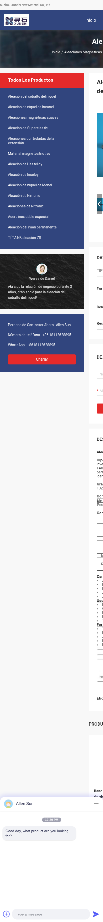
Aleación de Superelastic (28, 128)
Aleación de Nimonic (24, 196)
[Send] (96, 913)
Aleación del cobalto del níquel (32, 96)
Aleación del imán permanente (32, 227)
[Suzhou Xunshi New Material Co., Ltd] (16, 20)
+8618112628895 (41, 345)
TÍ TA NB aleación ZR (24, 238)
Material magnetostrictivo (29, 154)
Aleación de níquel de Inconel (31, 107)
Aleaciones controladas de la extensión (31, 141)
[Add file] (6, 913)
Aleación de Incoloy (23, 175)
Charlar (42, 359)
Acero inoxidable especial (28, 217)
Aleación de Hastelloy (25, 164)
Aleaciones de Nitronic (26, 206)
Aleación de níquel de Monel (30, 185)
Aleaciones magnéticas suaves (33, 117)
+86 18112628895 (56, 335)
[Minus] (96, 804)
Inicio (56, 52)
